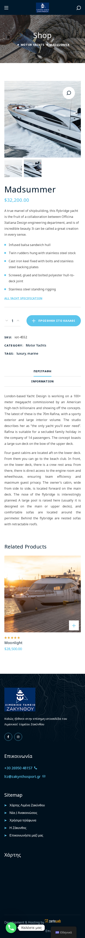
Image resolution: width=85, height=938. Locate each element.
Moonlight (13, 642)
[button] (78, 8)
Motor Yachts (32, 45)
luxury (21, 353)
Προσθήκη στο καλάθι (56, 321)
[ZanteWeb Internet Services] (53, 922)
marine (32, 353)
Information (42, 381)
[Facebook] (8, 737)
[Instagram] (18, 737)
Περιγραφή (42, 371)
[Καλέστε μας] (11, 927)
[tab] (42, 371)
